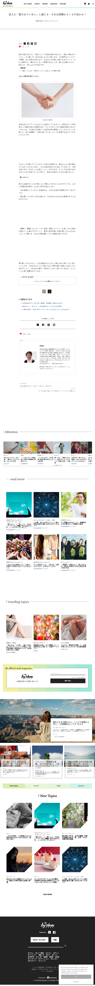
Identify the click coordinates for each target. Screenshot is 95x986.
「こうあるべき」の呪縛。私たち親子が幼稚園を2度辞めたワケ (28, 459)
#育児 (22, 455)
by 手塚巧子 (41, 463)
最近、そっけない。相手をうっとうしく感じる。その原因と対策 (41, 71)
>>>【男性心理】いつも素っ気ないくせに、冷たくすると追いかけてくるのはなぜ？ (45, 309)
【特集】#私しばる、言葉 (13, 521)
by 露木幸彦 (91, 463)
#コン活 (39, 957)
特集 (55, 940)
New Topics (14, 786)
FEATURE (63, 4)
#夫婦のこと (41, 455)
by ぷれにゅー (65, 841)
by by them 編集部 (10, 652)
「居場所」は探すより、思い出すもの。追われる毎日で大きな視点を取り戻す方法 (73, 566)
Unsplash (50, 120)
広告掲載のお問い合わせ (53, 967)
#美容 (51, 957)
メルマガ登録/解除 (38, 967)
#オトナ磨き (12, 643)
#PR (7, 643)
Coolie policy (74, 973)
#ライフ (6, 455)
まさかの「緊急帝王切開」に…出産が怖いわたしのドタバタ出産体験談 (73, 646)
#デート (43, 643)
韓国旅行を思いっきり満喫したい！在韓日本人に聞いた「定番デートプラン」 (46, 646)
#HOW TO (9, 520)
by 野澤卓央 (37, 842)
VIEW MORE (47, 894)
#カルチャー (37, 643)
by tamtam (74, 463)
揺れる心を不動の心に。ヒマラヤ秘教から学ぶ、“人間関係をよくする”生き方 (71, 723)
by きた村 (6, 463)
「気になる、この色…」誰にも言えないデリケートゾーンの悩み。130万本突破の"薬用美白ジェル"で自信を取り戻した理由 (18, 647)
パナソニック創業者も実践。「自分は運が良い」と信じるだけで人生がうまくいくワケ (47, 764)
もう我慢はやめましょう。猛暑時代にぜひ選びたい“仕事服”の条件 (73, 523)
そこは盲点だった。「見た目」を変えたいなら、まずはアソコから (46, 565)
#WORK (63, 520)
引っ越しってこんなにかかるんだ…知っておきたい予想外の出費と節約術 (14, 763)
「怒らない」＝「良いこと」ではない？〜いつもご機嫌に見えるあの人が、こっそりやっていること (18, 525)
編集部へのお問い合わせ (40, 969)
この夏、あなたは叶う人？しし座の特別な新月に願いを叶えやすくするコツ (46, 524)
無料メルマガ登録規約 (76, 677)
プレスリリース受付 (55, 969)
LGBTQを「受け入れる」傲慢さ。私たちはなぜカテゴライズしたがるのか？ (79, 459)
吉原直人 (42, 346)
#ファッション (44, 959)
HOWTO (37, 4)
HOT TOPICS (28, 4)
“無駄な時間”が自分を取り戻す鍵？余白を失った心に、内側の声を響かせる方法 (79, 763)
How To (36, 786)
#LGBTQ (31, 957)
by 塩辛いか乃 (58, 465)
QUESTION (53, 4)
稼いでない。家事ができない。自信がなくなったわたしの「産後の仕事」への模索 (62, 460)
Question (81, 786)
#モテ (8, 833)
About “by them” (39, 940)
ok (76, 977)
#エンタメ (65, 833)
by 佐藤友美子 (24, 463)
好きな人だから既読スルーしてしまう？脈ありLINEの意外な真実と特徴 (19, 880)
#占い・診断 (51, 520)
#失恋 (57, 957)
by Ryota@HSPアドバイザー (13, 529)
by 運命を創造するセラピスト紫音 (70, 884)
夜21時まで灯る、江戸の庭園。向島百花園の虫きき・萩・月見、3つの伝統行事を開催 (74, 837)
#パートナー (54, 21)
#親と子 (90, 455)
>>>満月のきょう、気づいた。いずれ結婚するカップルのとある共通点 (41, 306)
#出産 (67, 643)
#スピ (40, 520)
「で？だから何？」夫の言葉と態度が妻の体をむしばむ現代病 (45, 459)
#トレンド (42, 961)
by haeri (36, 650)
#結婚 (45, 957)
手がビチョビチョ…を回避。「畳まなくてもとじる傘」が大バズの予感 (11, 459)
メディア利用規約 (47, 971)
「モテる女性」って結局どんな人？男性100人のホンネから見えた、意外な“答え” (19, 837)
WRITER (45, 4)
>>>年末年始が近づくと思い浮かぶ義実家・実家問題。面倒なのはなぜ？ (42, 303)
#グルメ (36, 877)
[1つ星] (20, 47)
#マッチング (32, 959)
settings (76, 981)
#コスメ (49, 953)
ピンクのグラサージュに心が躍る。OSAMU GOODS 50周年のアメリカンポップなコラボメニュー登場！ (47, 880)
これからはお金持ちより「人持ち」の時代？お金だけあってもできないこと (18, 566)
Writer (59, 786)
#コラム (47, 21)
